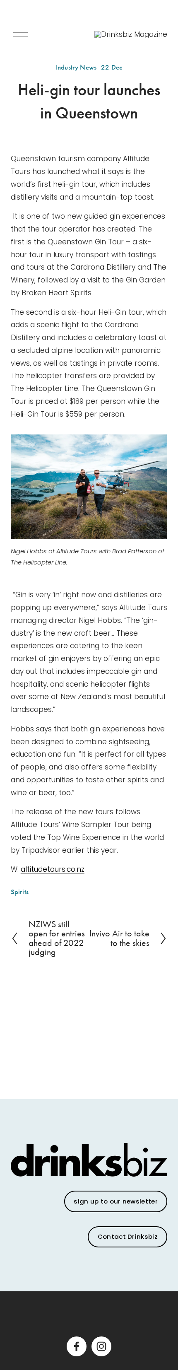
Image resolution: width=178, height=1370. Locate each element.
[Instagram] (101, 1346)
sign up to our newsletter (115, 1201)
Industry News (76, 67)
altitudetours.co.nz (52, 869)
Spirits (20, 892)
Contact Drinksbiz (128, 1236)
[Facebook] (77, 1346)
